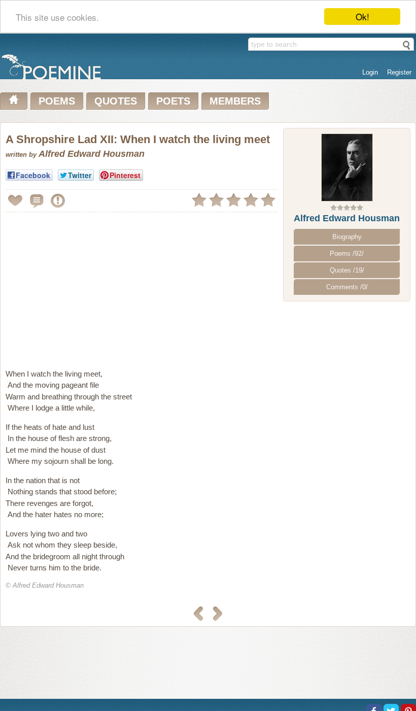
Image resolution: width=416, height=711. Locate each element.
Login (370, 72)
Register (399, 72)
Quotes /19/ (347, 270)
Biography (347, 237)
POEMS (57, 101)
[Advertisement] (91, 286)
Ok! (362, 16)
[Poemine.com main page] (13, 101)
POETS (173, 101)
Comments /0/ (347, 287)
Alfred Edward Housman (347, 218)
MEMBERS (235, 101)
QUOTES (115, 101)
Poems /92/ (347, 253)
